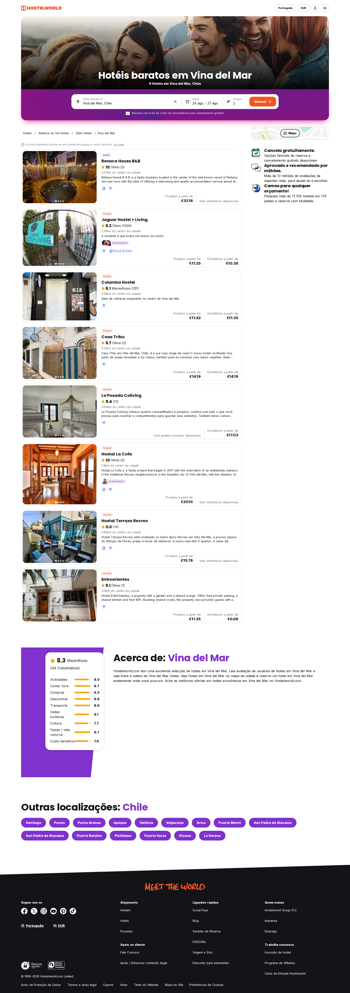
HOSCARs (199, 942)
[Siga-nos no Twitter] (34, 911)
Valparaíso (175, 823)
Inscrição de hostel (278, 952)
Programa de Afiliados (280, 963)
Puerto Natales (89, 836)
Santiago (33, 823)
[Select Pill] (315, 8)
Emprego (271, 931)
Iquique (120, 823)
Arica (201, 823)
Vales (123, 985)
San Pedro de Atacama (273, 823)
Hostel (107, 213)
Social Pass (200, 910)
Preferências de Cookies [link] (206, 985)
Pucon (59, 823)
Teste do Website (146, 985)
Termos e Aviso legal (82, 985)
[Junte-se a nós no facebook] (24, 911)
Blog (196, 920)
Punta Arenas (89, 823)
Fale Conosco (129, 952)
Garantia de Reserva (207, 931)
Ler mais (119, 144)
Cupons (108, 985)
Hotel (106, 155)
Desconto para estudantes (211, 963)
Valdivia (146, 823)
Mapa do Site (174, 985)
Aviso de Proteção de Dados (41, 985)
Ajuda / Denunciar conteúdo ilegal (143, 963)
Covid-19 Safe (123, 250)
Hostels (125, 910)
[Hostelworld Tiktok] (73, 911)
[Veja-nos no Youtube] (53, 911)
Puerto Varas (155, 836)
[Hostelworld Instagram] (44, 911)
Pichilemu (123, 836)
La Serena (212, 836)
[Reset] (175, 101)
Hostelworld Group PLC (281, 910)
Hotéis (124, 920)
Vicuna (185, 836)
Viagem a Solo (203, 952)
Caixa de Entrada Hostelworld (285, 973)
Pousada (126, 931)
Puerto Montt (230, 823)
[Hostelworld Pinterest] (63, 911)
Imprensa (271, 920)
